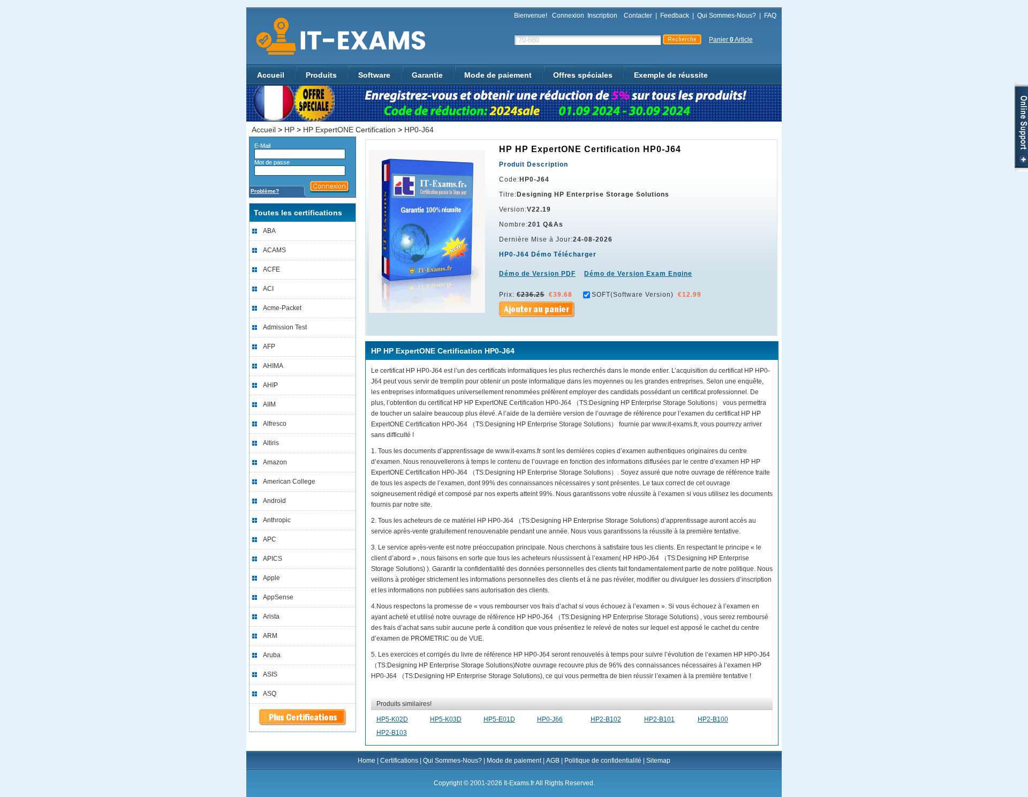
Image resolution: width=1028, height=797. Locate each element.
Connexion (568, 15)
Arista (271, 616)
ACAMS (274, 250)
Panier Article (731, 39)
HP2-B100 (713, 719)
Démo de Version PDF (537, 273)
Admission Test (285, 327)
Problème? (265, 191)
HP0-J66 (550, 719)
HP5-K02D (392, 719)
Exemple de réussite (671, 75)
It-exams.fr (337, 37)
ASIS (270, 674)
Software (374, 75)
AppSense (278, 597)
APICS (272, 558)
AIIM (269, 404)
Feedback (674, 15)
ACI (268, 288)
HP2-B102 (606, 719)
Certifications (399, 760)
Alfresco (274, 423)
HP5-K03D (446, 719)
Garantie (427, 75)
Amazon (275, 462)
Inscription (602, 15)
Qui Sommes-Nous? (726, 15)
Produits (321, 75)
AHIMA (273, 366)
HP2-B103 (391, 732)
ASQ (269, 693)
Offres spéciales (583, 75)
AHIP (270, 385)
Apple (271, 578)
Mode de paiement (498, 75)
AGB (553, 760)
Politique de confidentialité (602, 760)
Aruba (272, 655)
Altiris (271, 443)
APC (269, 539)
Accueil (270, 75)
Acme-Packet (282, 308)
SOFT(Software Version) (633, 294)
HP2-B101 (659, 719)
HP (289, 129)
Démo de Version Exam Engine (638, 273)
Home (366, 760)
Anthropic (277, 520)
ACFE (271, 269)
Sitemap (658, 760)
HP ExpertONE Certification (349, 129)
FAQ (770, 15)
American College (289, 481)
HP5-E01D (499, 719)
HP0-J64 (419, 129)
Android (274, 501)
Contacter (638, 15)
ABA (269, 231)
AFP (269, 346)
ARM (270, 636)
